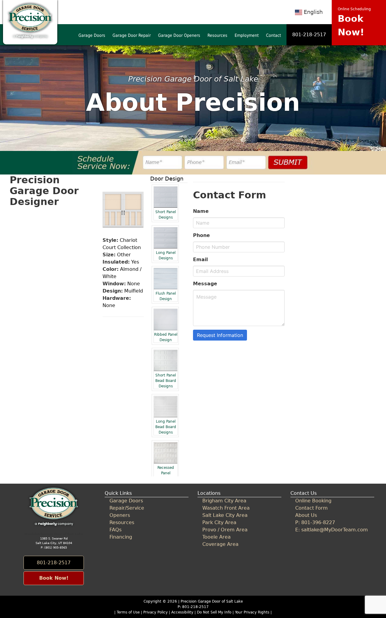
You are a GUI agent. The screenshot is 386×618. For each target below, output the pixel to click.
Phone (201, 235)
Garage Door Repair (131, 35)
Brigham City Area (224, 501)
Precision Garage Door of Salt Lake (212, 601)
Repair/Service (126, 508)
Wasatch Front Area (226, 508)
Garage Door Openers (179, 35)
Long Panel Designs (166, 255)
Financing (120, 537)
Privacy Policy (155, 612)
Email (200, 259)
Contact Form (311, 508)
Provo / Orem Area (225, 530)
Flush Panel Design (166, 296)
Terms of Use (128, 612)
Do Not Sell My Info (215, 612)
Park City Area (219, 522)
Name (201, 211)
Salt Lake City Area (225, 515)
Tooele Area (216, 537)
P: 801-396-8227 (315, 522)
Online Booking (313, 501)
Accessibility (182, 612)
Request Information (220, 335)
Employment (247, 35)
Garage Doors (91, 35)
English (313, 12)
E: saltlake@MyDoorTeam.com (331, 530)
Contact (273, 35)
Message (205, 284)
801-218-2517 (309, 34)
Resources (217, 35)
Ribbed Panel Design (165, 337)
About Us (306, 515)
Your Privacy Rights (252, 612)
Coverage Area (220, 544)
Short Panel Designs (165, 214)
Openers (119, 515)
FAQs (115, 530)
